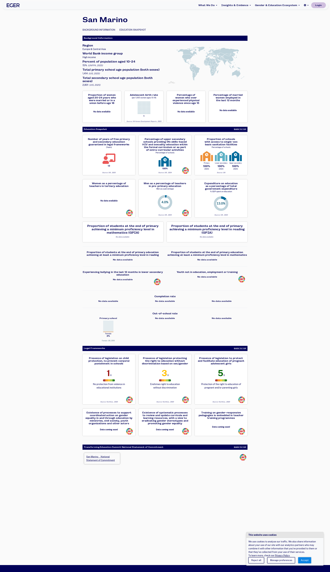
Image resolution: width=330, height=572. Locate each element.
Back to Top (240, 129)
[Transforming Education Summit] (185, 170)
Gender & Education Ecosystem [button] (276, 5)
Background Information (98, 29)
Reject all (256, 560)
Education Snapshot (132, 29)
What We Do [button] (206, 5)
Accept (305, 560)
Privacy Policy (282, 555)
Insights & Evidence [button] (234, 5)
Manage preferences (281, 560)
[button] (306, 5)
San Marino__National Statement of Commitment (100, 458)
